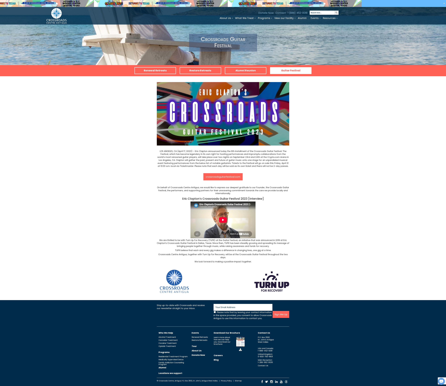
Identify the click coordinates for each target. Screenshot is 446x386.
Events (315, 18)
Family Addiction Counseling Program (171, 363)
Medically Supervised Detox (171, 359)
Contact (280, 13)
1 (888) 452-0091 (298, 13)
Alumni (302, 18)
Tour (194, 346)
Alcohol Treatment (167, 337)
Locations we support (170, 373)
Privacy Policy (226, 381)
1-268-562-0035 (265, 362)
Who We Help (166, 332)
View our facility (284, 18)
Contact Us (264, 332)
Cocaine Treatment (168, 343)
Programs (264, 18)
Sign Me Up (280, 314)
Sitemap (238, 381)
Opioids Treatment (167, 346)
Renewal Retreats (155, 70)
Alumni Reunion (245, 70)
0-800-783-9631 (265, 356)
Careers (218, 355)
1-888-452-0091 (265, 350)
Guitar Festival (290, 70)
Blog (216, 359)
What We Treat (244, 18)
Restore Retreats (200, 70)
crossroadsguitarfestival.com (223, 176)
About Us (226, 18)
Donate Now (266, 13)
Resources (329, 18)
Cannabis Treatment (168, 340)
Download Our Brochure (227, 332)
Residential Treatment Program (173, 356)
